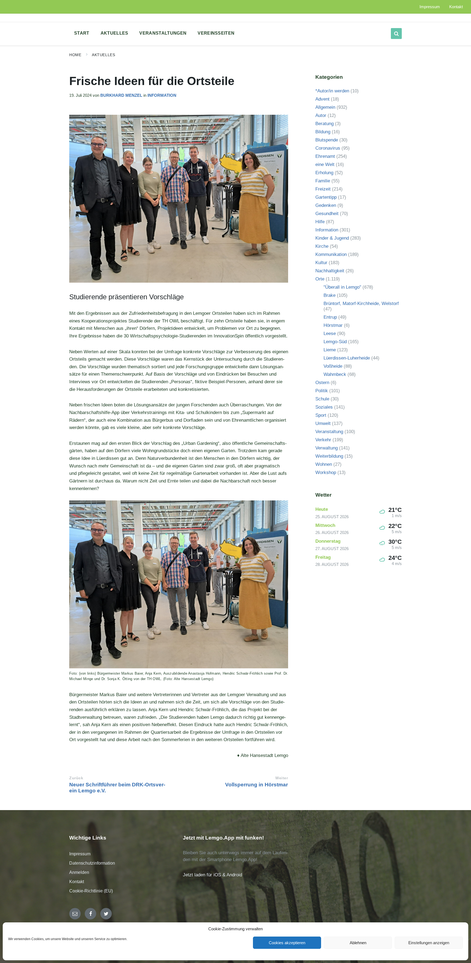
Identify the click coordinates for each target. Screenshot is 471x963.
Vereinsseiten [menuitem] (216, 33)
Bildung (322, 131)
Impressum (79, 854)
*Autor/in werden (332, 90)
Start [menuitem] (81, 33)
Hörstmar (333, 325)
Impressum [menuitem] (429, 7)
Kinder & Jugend (332, 238)
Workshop (325, 472)
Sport (320, 415)
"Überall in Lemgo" (342, 287)
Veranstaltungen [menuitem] (162, 33)
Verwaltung (326, 448)
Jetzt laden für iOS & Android (212, 874)
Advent (322, 99)
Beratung (324, 123)
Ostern (322, 382)
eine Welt (324, 164)
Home (75, 55)
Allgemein (325, 107)
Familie (322, 180)
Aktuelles (103, 55)
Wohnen (323, 464)
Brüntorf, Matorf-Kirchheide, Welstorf (361, 303)
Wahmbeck (335, 374)
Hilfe (320, 221)
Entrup (330, 317)
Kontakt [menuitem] (456, 7)
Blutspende (326, 140)
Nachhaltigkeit (329, 270)
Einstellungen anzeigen (428, 942)
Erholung (324, 172)
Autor (320, 115)
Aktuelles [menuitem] (114, 33)
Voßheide (333, 366)
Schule (322, 398)
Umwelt (323, 423)
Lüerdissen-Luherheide (347, 358)
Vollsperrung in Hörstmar (256, 784)
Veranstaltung (329, 431)
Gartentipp (326, 197)
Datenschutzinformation (92, 863)
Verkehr (323, 439)
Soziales (324, 407)
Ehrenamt (325, 156)
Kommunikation (331, 254)
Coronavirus (327, 148)
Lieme (330, 349)
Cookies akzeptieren (287, 942)
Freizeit (323, 189)
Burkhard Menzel (121, 95)
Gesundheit (327, 213)
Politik (321, 390)
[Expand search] (396, 33)
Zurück (76, 778)
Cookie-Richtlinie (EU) (91, 891)
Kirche (321, 246)
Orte (319, 279)
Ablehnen (358, 942)
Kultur (321, 262)
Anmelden (79, 872)
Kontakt (76, 881)
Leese (330, 333)
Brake (330, 295)
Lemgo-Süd (335, 341)
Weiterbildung (329, 456)
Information (161, 95)
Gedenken (325, 205)
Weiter (281, 778)
